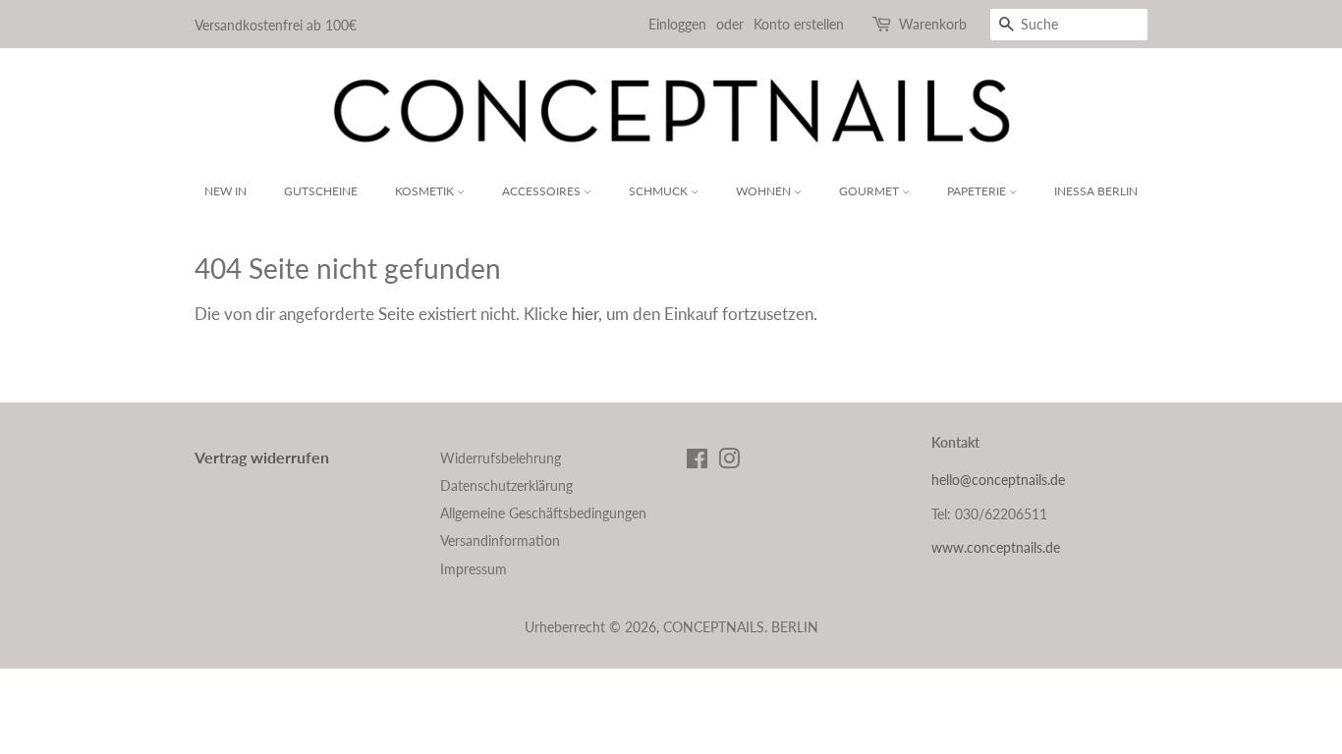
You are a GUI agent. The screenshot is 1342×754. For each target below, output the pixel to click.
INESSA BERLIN (1096, 191)
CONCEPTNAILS (713, 627)
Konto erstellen (799, 24)
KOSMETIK (426, 191)
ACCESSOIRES (543, 191)
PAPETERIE (978, 191)
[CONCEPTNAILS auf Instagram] (729, 462)
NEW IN (225, 191)
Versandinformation (500, 540)
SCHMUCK (660, 191)
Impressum (473, 569)
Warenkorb (933, 24)
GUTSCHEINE (321, 191)
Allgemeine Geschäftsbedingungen (543, 513)
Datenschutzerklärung (506, 485)
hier (585, 313)
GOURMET (870, 191)
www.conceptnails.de (995, 547)
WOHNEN (765, 191)
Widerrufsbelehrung (500, 458)
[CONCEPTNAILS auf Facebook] (697, 462)
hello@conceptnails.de (998, 479)
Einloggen (677, 24)
